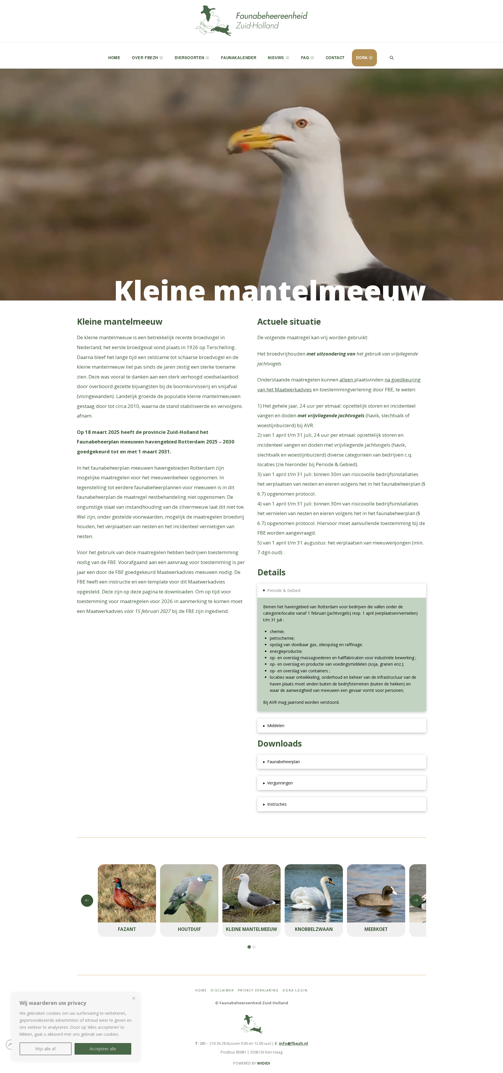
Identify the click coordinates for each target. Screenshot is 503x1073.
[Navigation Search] (391, 55)
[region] (76, 1027)
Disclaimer (222, 990)
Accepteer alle (103, 1048)
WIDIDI (263, 1063)
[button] (341, 591)
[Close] (133, 998)
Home (201, 990)
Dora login (295, 990)
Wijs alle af (45, 1048)
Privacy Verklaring (258, 990)
